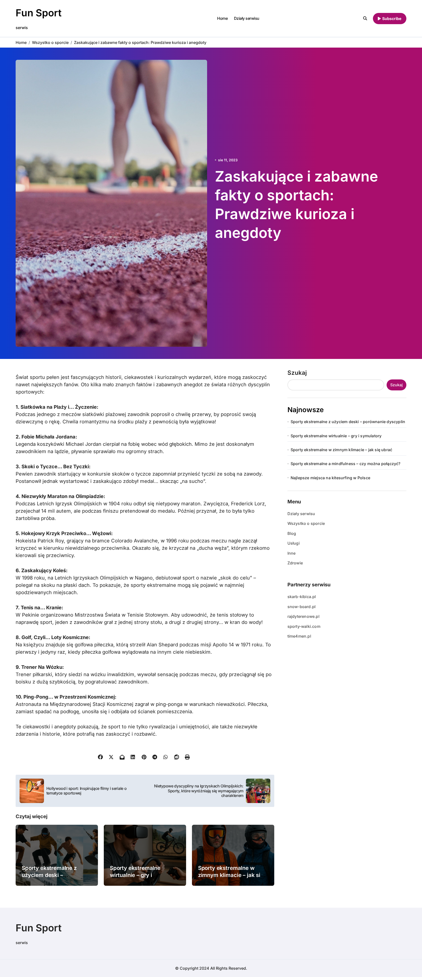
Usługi (293, 543)
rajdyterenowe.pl (303, 616)
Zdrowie (295, 562)
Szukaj (297, 372)
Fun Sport (39, 13)
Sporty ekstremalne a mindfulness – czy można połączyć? (346, 463)
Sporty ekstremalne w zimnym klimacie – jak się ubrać (231, 875)
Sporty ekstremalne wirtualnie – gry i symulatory (135, 875)
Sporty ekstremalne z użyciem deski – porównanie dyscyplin (50, 875)
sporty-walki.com (303, 626)
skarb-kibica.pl (301, 596)
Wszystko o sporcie (306, 523)
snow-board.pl (301, 606)
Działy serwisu (246, 18)
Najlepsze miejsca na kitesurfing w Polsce (330, 477)
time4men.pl (299, 636)
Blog (291, 533)
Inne (291, 553)
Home (222, 18)
